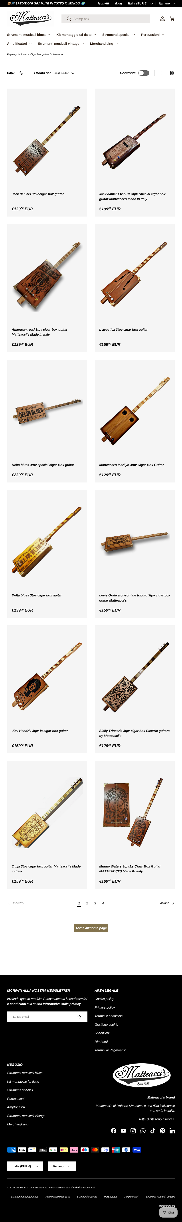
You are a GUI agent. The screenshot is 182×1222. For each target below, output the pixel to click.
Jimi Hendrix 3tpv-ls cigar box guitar (40, 731)
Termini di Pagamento (110, 1050)
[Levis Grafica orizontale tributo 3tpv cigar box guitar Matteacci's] (134, 542)
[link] (41, 903)
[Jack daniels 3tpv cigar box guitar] (47, 140)
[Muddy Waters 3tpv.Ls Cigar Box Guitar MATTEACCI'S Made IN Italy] (134, 812)
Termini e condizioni (109, 1016)
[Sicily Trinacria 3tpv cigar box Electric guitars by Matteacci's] (134, 677)
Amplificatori (16, 1107)
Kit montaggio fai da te (23, 1081)
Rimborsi (101, 1042)
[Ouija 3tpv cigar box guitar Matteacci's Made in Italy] (47, 812)
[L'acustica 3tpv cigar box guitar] (134, 276)
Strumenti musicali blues (25, 1073)
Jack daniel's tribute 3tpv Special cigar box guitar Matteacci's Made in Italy (132, 196)
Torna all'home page (91, 928)
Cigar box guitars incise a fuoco (47, 54)
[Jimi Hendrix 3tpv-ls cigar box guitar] (47, 677)
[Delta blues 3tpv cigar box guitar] (47, 542)
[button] (172, 19)
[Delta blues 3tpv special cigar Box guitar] (47, 411)
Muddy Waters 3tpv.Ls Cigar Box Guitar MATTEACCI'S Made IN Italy (130, 868)
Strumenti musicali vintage (26, 1116)
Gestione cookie (106, 1024)
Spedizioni (102, 1033)
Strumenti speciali (20, 1090)
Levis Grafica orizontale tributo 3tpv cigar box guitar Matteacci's (134, 597)
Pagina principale (16, 54)
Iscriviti (103, 3)
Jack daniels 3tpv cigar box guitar (38, 194)
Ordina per (42, 73)
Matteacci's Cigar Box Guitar (31, 1187)
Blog (118, 3)
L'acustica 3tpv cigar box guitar (123, 329)
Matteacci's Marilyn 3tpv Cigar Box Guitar (131, 465)
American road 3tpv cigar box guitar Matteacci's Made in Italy (39, 332)
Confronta (128, 73)
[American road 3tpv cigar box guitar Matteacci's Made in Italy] (47, 276)
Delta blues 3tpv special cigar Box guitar (43, 465)
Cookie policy (104, 999)
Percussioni (15, 1098)
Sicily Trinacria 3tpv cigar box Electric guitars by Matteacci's (134, 733)
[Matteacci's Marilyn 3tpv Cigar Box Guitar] (134, 411)
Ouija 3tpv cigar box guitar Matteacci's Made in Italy (46, 868)
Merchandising (17, 1124)
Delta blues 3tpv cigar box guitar (37, 595)
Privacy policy (105, 1007)
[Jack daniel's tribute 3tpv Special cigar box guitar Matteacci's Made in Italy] (134, 140)
